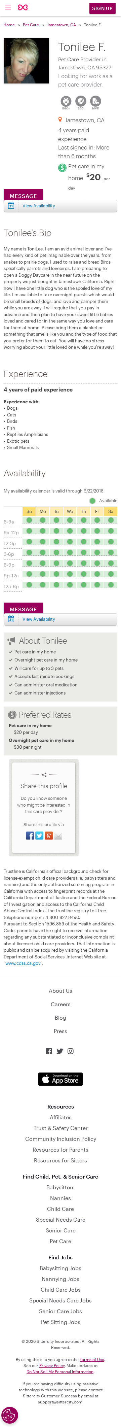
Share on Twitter (39, 835)
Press (60, 1031)
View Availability (39, 205)
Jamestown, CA (61, 24)
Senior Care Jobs (60, 1311)
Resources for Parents (60, 1149)
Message (23, 196)
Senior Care (61, 1230)
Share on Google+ (49, 835)
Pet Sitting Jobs (60, 1322)
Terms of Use (92, 1359)
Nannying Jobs (60, 1279)
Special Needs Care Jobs (60, 1300)
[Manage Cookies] (9, 1415)
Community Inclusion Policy (60, 1138)
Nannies (60, 1198)
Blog (60, 1017)
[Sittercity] (23, 7)
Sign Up (102, 8)
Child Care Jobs (61, 1289)
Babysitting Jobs (60, 1268)
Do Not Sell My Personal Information (60, 1371)
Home (9, 24)
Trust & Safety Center (61, 1128)
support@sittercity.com (60, 1401)
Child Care (60, 1208)
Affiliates (61, 1117)
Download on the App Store (60, 1079)
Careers (61, 1004)
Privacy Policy (52, 1365)
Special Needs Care (60, 1219)
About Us (60, 990)
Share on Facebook (30, 835)
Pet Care (31, 24)
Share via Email (58, 835)
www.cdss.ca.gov (23, 963)
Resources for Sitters (60, 1160)
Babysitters (60, 1187)
